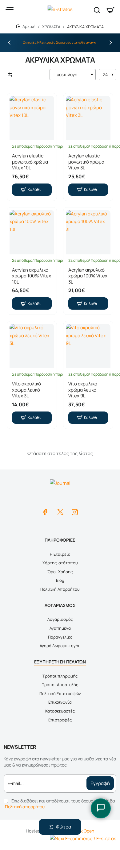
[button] (9, 42)
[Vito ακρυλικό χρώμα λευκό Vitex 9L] (88, 346)
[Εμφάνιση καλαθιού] (110, 10)
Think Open (83, 831)
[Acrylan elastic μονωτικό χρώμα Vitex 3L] (88, 118)
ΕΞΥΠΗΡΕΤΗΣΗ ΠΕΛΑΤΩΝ (60, 662)
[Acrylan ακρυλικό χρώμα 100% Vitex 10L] (32, 232)
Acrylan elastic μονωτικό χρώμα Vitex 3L (86, 162)
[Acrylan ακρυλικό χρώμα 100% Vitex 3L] (88, 232)
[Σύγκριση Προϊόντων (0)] (9, 74)
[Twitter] (60, 512)
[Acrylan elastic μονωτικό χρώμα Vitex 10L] (32, 118)
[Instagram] (75, 512)
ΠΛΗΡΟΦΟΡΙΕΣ (60, 540)
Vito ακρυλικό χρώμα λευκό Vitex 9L (82, 390)
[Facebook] (45, 512)
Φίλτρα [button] (63, 827)
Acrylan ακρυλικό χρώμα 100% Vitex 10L (31, 276)
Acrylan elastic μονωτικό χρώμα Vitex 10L (30, 162)
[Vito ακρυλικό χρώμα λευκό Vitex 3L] (32, 346)
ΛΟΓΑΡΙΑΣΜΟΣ (60, 605)
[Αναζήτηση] (97, 10)
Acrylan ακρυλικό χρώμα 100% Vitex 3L (87, 276)
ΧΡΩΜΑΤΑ (51, 26)
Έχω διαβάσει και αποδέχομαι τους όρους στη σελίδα (60, 804)
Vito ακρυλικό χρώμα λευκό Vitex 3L (26, 390)
